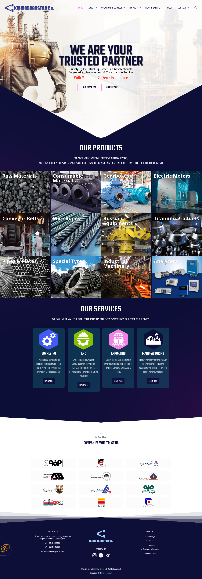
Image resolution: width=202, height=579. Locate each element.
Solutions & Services (151, 549)
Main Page (151, 536)
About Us (151, 540)
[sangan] (148, 489)
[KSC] (101, 502)
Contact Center (151, 553)
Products (151, 545)
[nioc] (148, 463)
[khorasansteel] (148, 502)
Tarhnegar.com (106, 572)
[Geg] (53, 476)
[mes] (53, 489)
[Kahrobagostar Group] (29, 7)
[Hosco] (53, 502)
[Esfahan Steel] (101, 463)
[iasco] (101, 489)
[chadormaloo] (101, 476)
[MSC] (53, 463)
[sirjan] (148, 476)
